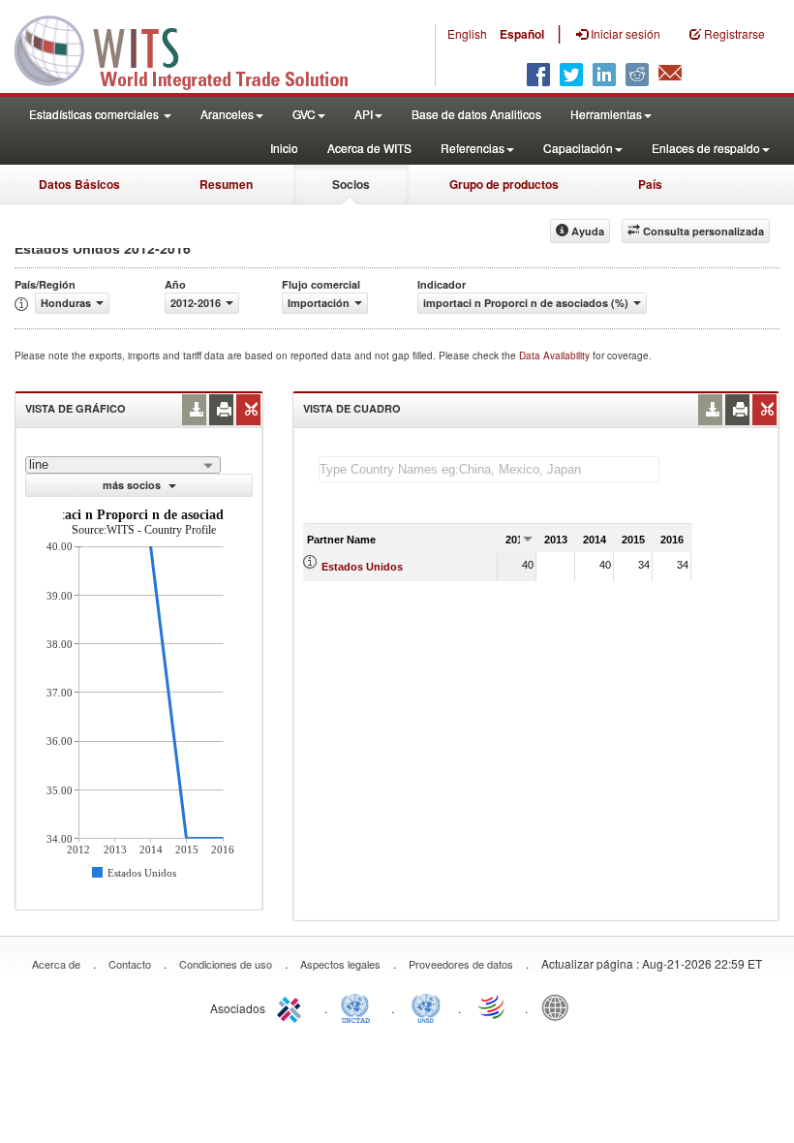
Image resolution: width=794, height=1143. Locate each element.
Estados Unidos (362, 566)
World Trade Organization (492, 1006)
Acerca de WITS (369, 147)
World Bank (559, 1006)
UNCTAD (359, 1006)
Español (522, 34)
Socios (351, 184)
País (650, 184)
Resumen (226, 184)
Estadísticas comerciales (95, 114)
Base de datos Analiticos (476, 114)
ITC (292, 1006)
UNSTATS (426, 1006)
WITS (193, 48)
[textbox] (489, 469)
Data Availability (556, 355)
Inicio (284, 147)
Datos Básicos (79, 184)
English (467, 33)
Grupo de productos (504, 184)
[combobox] (123, 465)
